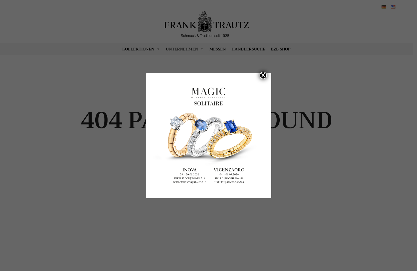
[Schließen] (263, 75)
